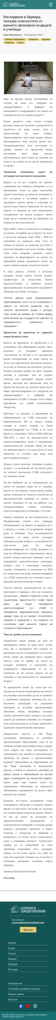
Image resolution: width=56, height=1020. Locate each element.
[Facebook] (21, 1007)
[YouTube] (28, 1007)
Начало (12, 942)
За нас (11, 948)
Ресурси (12, 999)
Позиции (13, 964)
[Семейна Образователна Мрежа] (35, 1007)
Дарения (28, 929)
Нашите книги (16, 994)
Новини (12, 958)
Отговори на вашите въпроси (24, 988)
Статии (12, 953)
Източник (9, 877)
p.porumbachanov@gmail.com (28, 922)
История (13, 969)
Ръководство (15, 983)
